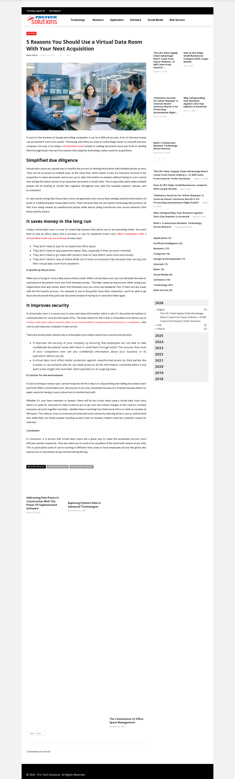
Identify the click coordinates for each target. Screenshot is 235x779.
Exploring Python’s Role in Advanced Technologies (84, 504)
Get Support (55, 11)
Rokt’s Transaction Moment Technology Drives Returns (165, 145)
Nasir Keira (32, 55)
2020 (159, 366)
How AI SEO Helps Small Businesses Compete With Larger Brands (196, 57)
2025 (159, 335)
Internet (158, 264)
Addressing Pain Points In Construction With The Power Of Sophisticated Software (42, 503)
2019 (159, 372)
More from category (81, 466)
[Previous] (155, 160)
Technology (77, 19)
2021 (159, 360)
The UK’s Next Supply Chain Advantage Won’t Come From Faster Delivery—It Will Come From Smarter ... (165, 60)
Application (117, 19)
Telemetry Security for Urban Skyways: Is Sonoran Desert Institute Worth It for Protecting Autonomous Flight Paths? (178, 199)
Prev (32, 733)
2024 (159, 341)
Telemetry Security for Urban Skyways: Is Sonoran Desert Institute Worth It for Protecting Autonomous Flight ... (165, 105)
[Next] (161, 160)
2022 (159, 354)
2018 (159, 378)
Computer (159, 253)
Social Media (155, 19)
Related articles (36, 466)
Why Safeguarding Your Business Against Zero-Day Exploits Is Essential (195, 102)
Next (39, 733)
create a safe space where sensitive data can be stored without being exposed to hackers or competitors (83, 322)
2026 (159, 302)
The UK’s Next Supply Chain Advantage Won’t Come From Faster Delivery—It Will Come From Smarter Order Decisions (100, 3)
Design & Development (167, 258)
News (156, 269)
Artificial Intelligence (165, 243)
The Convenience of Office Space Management (126, 720)
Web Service (177, 19)
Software (135, 19)
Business (98, 19)
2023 (159, 347)
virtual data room (73, 145)
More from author (57, 466)
